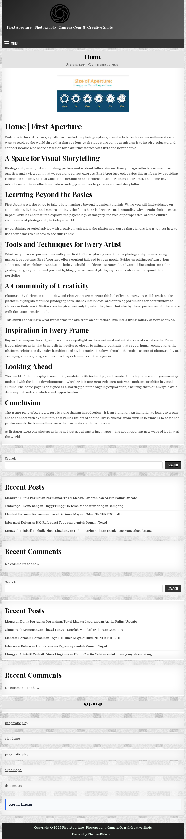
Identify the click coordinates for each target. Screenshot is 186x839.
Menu (14, 43)
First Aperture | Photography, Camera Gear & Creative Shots (60, 27)
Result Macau (20, 804)
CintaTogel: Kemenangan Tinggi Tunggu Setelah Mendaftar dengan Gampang (64, 506)
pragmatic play (16, 723)
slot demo (12, 738)
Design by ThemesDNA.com (93, 834)
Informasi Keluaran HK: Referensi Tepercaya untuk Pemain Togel (56, 522)
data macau (13, 786)
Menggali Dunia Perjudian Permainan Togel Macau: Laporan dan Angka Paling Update (71, 498)
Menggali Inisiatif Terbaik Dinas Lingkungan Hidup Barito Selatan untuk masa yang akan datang (78, 531)
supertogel (13, 770)
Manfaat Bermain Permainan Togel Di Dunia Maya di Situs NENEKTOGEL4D (63, 514)
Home (93, 56)
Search (10, 458)
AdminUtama (77, 64)
